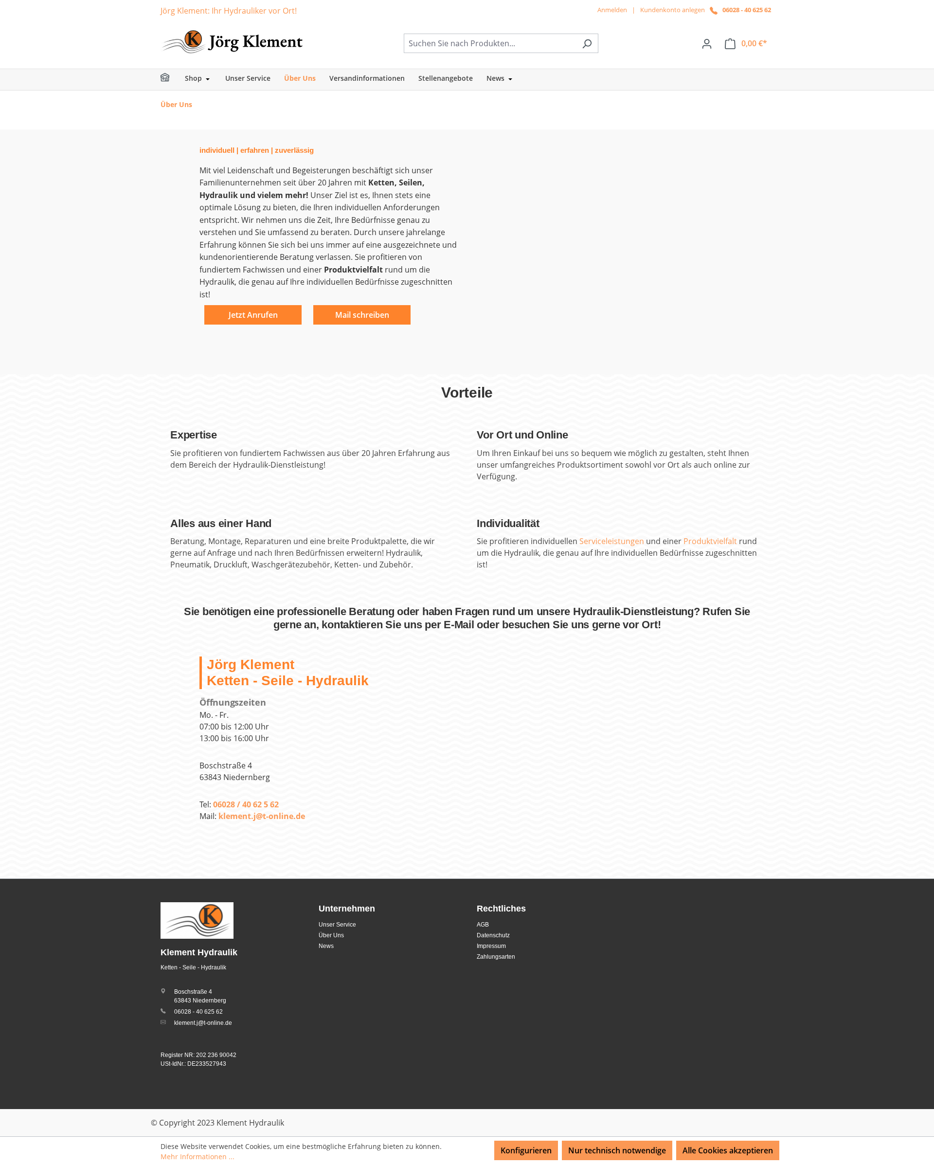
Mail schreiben (362, 315)
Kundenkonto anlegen (672, 9)
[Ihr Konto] (706, 43)
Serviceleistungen (612, 541)
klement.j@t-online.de (203, 1023)
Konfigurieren (526, 1150)
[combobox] (490, 43)
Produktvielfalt (710, 541)
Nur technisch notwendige (617, 1150)
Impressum (491, 946)
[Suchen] (586, 43)
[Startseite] (171, 79)
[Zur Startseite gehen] (233, 41)
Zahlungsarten (496, 956)
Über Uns (331, 935)
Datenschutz (493, 935)
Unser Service (337, 924)
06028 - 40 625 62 (746, 9)
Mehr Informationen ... (197, 1156)
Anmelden (612, 9)
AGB (483, 924)
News (326, 946)
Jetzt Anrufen (253, 315)
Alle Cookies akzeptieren (728, 1150)
